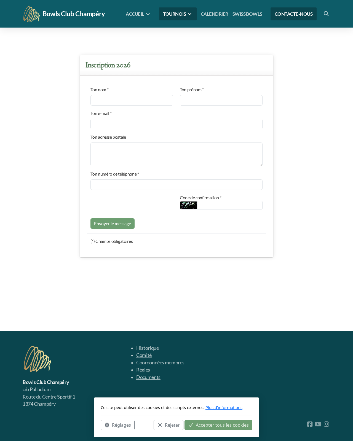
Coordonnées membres (160, 362)
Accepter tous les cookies (222, 425)
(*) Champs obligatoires (111, 241)
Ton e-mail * (100, 113)
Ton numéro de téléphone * (114, 173)
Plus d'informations (223, 407)
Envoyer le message (112, 223)
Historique (147, 348)
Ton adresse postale (108, 136)
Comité (144, 355)
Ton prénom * (192, 89)
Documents (148, 377)
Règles (143, 370)
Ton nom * (99, 89)
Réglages (121, 425)
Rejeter (172, 425)
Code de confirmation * (200, 197)
